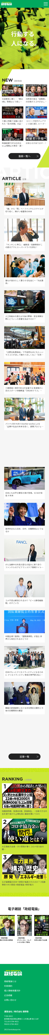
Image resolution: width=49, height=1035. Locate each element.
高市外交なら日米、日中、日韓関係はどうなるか (24, 530)
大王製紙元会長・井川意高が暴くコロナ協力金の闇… (23, 847)
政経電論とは (10, 981)
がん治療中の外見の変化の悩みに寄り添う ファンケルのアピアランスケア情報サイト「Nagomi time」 (23, 566)
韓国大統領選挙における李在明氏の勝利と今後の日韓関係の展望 (24, 709)
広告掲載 (8, 995)
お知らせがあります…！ (36, 143)
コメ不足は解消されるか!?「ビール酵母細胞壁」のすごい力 (24, 601)
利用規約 (8, 985)
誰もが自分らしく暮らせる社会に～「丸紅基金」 (24, 281)
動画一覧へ (24, 156)
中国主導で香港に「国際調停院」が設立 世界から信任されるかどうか (23, 637)
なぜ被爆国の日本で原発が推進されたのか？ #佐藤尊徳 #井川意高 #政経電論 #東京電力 (23, 883)
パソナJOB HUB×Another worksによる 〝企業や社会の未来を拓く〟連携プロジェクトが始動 (24, 425)
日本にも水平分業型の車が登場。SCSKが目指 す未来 (23, 494)
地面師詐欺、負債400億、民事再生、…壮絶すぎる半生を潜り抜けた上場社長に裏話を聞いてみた (24, 812)
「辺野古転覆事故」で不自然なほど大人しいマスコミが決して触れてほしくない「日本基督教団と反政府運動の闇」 (24, 353)
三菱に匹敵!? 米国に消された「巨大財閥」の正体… (12, 122)
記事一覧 (24, 756)
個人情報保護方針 (12, 990)
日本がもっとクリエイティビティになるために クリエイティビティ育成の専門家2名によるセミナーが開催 (24, 673)
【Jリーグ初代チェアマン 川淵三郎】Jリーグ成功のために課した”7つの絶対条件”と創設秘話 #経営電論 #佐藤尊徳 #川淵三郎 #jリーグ (36, 122)
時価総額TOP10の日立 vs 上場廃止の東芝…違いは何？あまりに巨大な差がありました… (12, 144)
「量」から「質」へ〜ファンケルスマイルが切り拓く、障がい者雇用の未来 (24, 210)
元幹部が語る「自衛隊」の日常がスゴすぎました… (36, 100)
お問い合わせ (10, 999)
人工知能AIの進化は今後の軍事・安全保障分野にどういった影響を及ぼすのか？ (24, 317)
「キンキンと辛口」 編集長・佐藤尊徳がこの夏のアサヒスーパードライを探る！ (23, 246)
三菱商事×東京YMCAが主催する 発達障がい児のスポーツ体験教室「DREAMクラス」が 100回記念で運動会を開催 (24, 389)
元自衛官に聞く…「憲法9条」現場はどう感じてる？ (12, 100)
